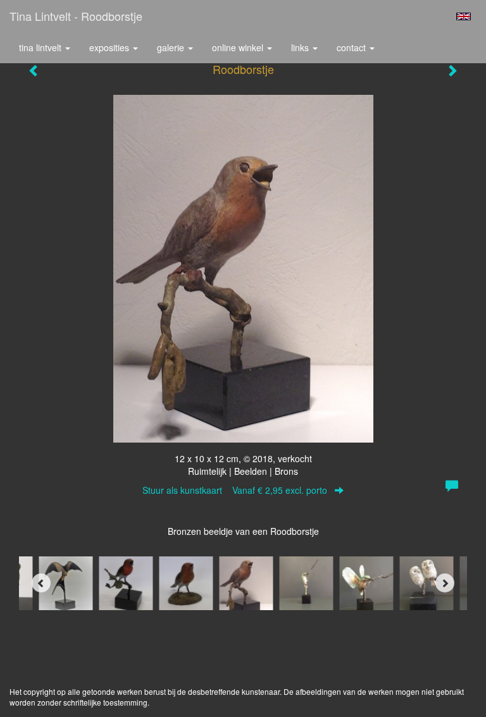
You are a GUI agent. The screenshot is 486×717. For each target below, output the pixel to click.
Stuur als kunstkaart (234, 490)
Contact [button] (352, 47)
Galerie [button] (172, 47)
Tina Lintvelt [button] (41, 47)
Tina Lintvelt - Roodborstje (75, 16)
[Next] (444, 582)
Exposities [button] (110, 47)
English (463, 16)
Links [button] (301, 47)
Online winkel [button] (239, 47)
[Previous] (41, 582)
